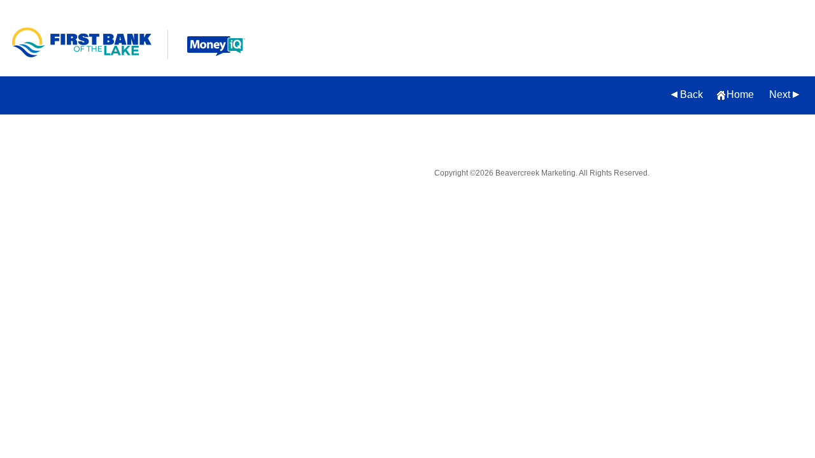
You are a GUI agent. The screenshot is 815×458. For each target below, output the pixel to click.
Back (691, 94)
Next (779, 94)
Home (740, 94)
